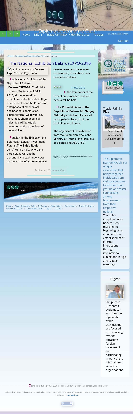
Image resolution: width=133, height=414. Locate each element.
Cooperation (55, 206)
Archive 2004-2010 (34, 208)
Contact (58, 208)
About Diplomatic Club (25, 206)
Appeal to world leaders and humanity (115, 65)
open (125, 57)
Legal (48, 208)
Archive (11, 56)
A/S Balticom (73, 395)
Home (8, 206)
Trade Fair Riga (85, 206)
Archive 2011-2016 (14, 208)
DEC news (42, 206)
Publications (70, 206)
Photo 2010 (78, 87)
